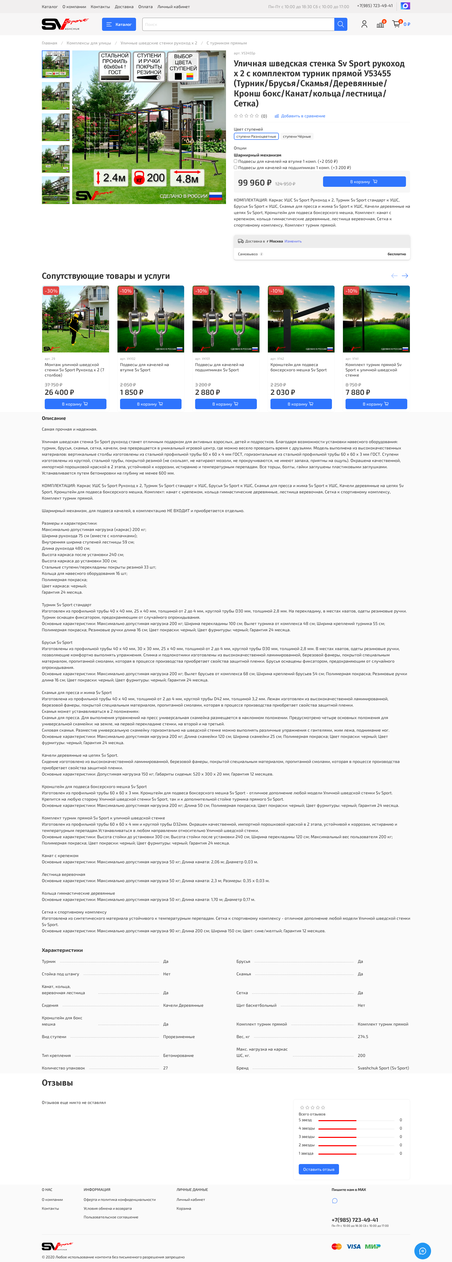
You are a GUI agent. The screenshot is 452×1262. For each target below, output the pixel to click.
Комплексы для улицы (89, 42)
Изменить (293, 241)
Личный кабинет (173, 6)
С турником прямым (227, 42)
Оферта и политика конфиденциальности (120, 1199)
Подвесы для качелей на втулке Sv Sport (144, 367)
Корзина (184, 1208)
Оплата (145, 6)
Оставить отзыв (319, 1169)
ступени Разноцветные (256, 136)
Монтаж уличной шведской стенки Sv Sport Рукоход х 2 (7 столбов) (74, 369)
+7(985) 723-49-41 (375, 5)
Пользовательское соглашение (111, 1217)
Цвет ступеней (248, 128)
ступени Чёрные (297, 136)
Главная (49, 42)
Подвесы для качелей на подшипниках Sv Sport (219, 367)
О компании (74, 6)
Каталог (50, 6)
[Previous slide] (82, 127)
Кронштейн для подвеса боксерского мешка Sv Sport (298, 367)
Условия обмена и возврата (108, 1208)
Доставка (124, 6)
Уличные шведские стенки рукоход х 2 (159, 42)
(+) (288, 161)
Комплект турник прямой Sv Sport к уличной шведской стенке (374, 369)
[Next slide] (55, 197)
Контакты (100, 6)
